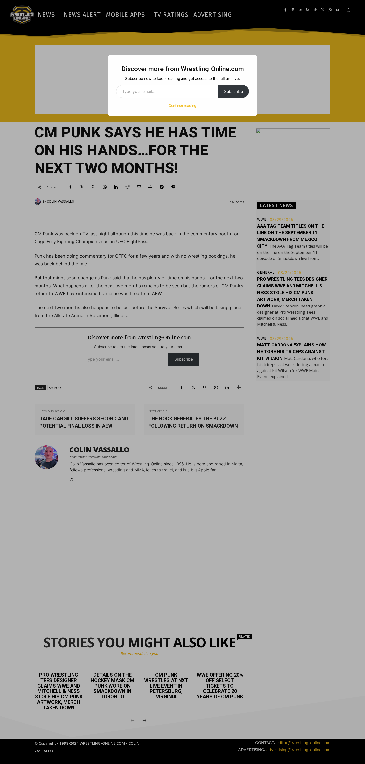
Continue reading (182, 105)
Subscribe (233, 91)
